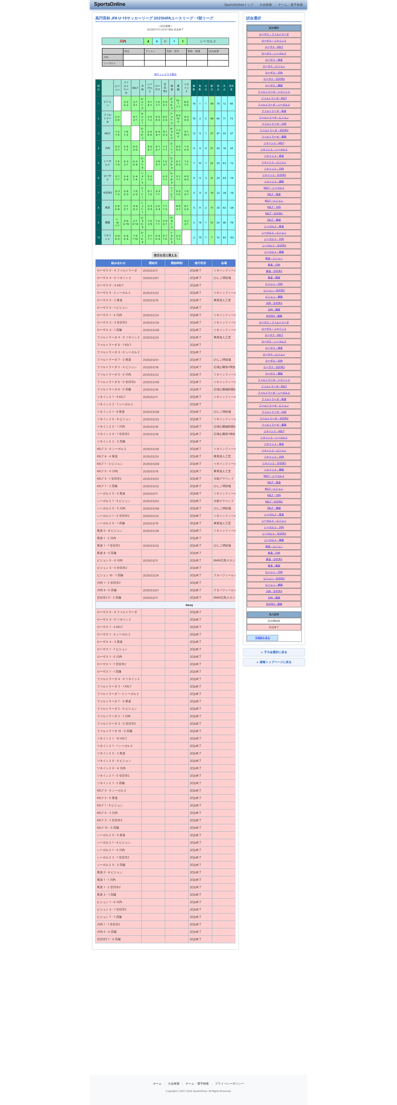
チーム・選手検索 (290, 5)
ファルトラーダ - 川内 (274, 123)
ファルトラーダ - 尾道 (274, 111)
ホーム (157, 1083)
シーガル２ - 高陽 (274, 251)
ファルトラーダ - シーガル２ (274, 104)
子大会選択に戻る (274, 652)
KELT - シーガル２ (274, 187)
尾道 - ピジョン (274, 258)
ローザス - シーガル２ (274, 53)
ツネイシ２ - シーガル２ (274, 149)
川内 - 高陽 (274, 309)
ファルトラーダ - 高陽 (274, 136)
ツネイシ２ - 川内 (274, 168)
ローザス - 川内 (274, 72)
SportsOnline (109, 4)
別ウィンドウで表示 (165, 74)
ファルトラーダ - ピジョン (274, 117)
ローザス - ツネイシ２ (274, 40)
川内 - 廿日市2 (274, 303)
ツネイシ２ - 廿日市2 (274, 175)
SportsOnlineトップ (238, 5)
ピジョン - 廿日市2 (274, 290)
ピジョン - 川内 (274, 283)
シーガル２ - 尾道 (274, 226)
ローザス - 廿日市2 (274, 79)
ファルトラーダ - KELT (274, 98)
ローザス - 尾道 (274, 59)
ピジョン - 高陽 (274, 296)
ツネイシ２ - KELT (274, 143)
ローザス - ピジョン (274, 66)
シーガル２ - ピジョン (274, 232)
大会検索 (265, 5)
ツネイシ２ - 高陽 (274, 181)
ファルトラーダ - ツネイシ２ (274, 91)
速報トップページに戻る (274, 662)
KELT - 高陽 (274, 219)
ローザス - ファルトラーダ (274, 34)
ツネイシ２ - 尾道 (274, 155)
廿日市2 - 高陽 (274, 315)
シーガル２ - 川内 (274, 239)
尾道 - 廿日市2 (274, 271)
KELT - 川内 (274, 207)
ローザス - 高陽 (274, 85)
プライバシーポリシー (229, 1083)
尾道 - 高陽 (274, 277)
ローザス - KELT (274, 47)
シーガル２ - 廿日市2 (274, 245)
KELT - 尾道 (274, 194)
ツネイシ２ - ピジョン (274, 162)
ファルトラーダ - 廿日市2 (274, 130)
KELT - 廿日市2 (274, 213)
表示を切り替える (165, 255)
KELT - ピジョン (274, 200)
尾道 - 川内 (274, 264)
